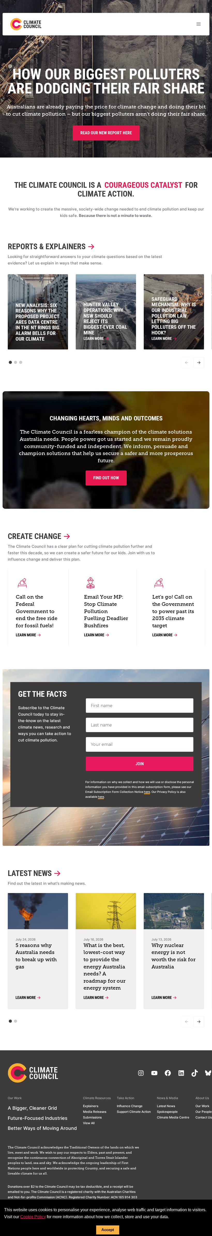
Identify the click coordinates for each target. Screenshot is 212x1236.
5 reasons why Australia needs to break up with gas (36, 956)
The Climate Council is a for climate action (106, 189)
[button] (10, 362)
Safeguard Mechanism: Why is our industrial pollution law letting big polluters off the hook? (174, 316)
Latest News (30, 873)
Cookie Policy (33, 1217)
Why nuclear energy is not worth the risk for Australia (173, 956)
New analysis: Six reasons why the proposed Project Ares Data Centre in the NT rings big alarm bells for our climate (37, 322)
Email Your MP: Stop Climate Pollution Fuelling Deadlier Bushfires (106, 611)
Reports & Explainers (47, 246)
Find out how (106, 478)
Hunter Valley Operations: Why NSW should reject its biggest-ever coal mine (105, 318)
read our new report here (106, 133)
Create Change (34, 536)
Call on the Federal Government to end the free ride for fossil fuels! (36, 611)
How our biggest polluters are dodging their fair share (106, 81)
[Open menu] (198, 24)
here (147, 792)
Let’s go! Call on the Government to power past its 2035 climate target (173, 611)
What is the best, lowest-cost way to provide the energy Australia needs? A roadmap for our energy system (104, 967)
